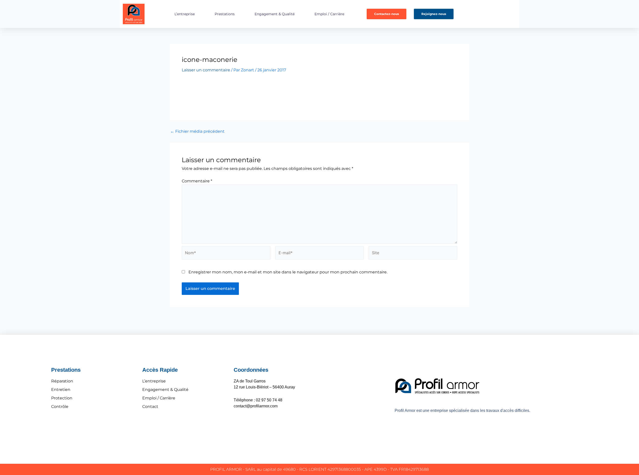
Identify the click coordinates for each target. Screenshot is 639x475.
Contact (150, 406)
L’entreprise (184, 14)
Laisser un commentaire (206, 70)
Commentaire (197, 181)
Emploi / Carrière (329, 14)
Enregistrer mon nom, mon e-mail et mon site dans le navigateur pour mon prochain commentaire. (287, 272)
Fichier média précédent (197, 131)
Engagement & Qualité (275, 14)
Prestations (225, 14)
